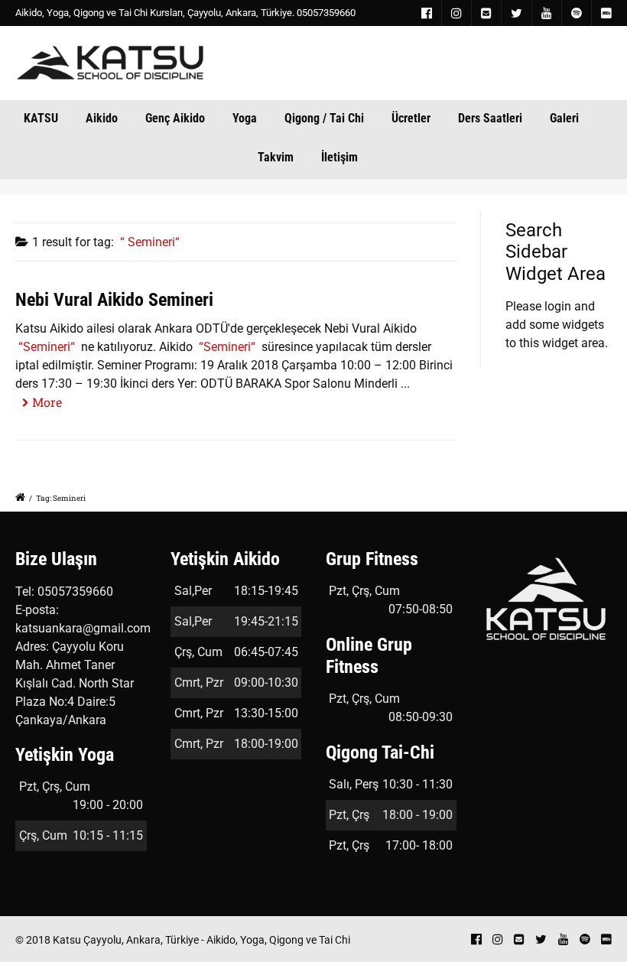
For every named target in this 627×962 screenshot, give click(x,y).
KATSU (41, 118)
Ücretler (410, 118)
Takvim (276, 157)
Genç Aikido (175, 118)
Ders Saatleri (490, 118)
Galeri (564, 118)
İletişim (339, 157)
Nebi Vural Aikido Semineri (114, 299)
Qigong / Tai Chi (324, 118)
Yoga (244, 118)
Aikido (102, 118)
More (47, 402)
